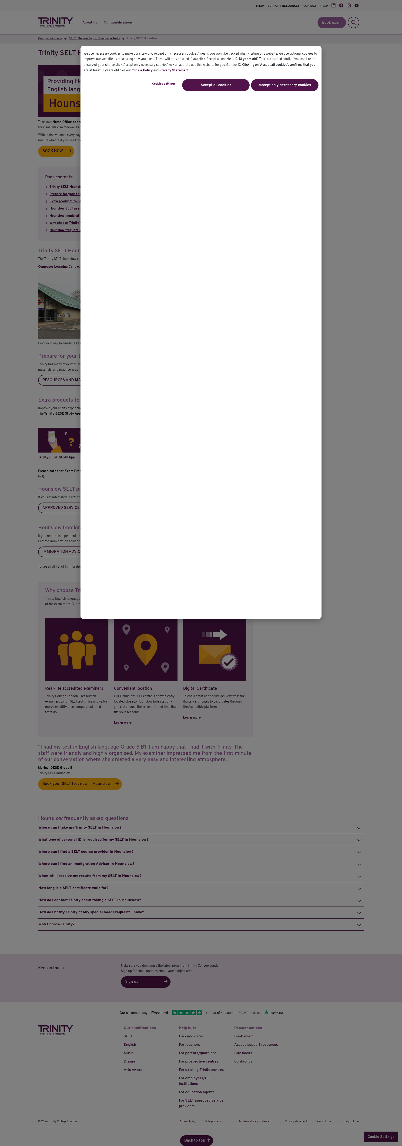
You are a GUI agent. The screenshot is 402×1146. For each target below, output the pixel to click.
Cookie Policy (142, 71)
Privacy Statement (174, 71)
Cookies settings (164, 84)
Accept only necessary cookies (285, 85)
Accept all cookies (216, 85)
